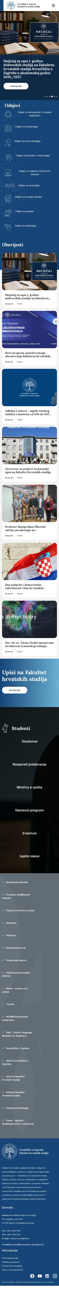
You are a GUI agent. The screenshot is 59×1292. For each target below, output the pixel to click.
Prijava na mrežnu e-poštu (20, 910)
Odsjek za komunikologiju (27, 141)
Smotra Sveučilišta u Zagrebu (15, 1062)
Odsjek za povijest (24, 211)
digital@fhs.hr (37, 1244)
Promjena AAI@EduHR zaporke (16, 896)
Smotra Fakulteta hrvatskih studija (13, 1078)
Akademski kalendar (16, 882)
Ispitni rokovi (29, 856)
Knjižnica (10, 935)
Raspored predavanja (29, 764)
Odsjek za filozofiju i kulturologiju (33, 155)
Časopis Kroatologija (17, 1108)
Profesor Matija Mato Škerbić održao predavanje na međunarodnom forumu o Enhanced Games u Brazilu (25, 531)
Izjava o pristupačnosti (12, 1269)
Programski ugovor (16, 960)
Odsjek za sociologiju (29, 185)
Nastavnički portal (15, 947)
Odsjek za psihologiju (25, 225)
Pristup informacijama (12, 1266)
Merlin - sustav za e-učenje (15, 990)
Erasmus (30, 833)
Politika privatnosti (11, 1262)
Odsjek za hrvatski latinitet (28, 196)
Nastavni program (29, 810)
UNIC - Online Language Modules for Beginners (17, 1034)
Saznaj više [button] (16, 86)
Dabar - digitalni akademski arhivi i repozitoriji (18, 1122)
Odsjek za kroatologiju (26, 126)
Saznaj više (9, 304)
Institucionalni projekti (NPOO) (16, 974)
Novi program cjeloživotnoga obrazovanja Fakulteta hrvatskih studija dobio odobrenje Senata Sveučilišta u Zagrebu (27, 358)
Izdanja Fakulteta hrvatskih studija (13, 1094)
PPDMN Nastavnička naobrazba (15, 1018)
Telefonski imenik (10, 1258)
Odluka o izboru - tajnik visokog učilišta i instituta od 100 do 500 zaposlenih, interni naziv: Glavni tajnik (27, 416)
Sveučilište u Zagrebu (17, 1048)
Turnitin (9, 1004)
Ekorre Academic (16, 1286)
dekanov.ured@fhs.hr (20, 1238)
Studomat (29, 741)
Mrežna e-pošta (29, 787)
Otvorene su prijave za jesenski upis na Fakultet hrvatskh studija (28, 470)
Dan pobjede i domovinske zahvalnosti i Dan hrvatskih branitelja (24, 588)
